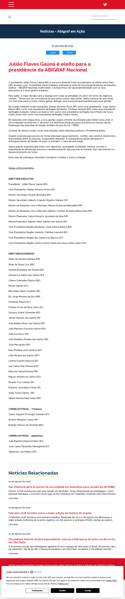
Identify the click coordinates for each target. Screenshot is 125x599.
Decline (62, 591)
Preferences (37, 591)
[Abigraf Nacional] (10, 16)
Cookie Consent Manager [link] (16, 572)
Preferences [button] (63, 584)
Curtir (53, 53)
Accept (88, 591)
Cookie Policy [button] (111, 581)
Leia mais (13, 498)
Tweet (70, 53)
